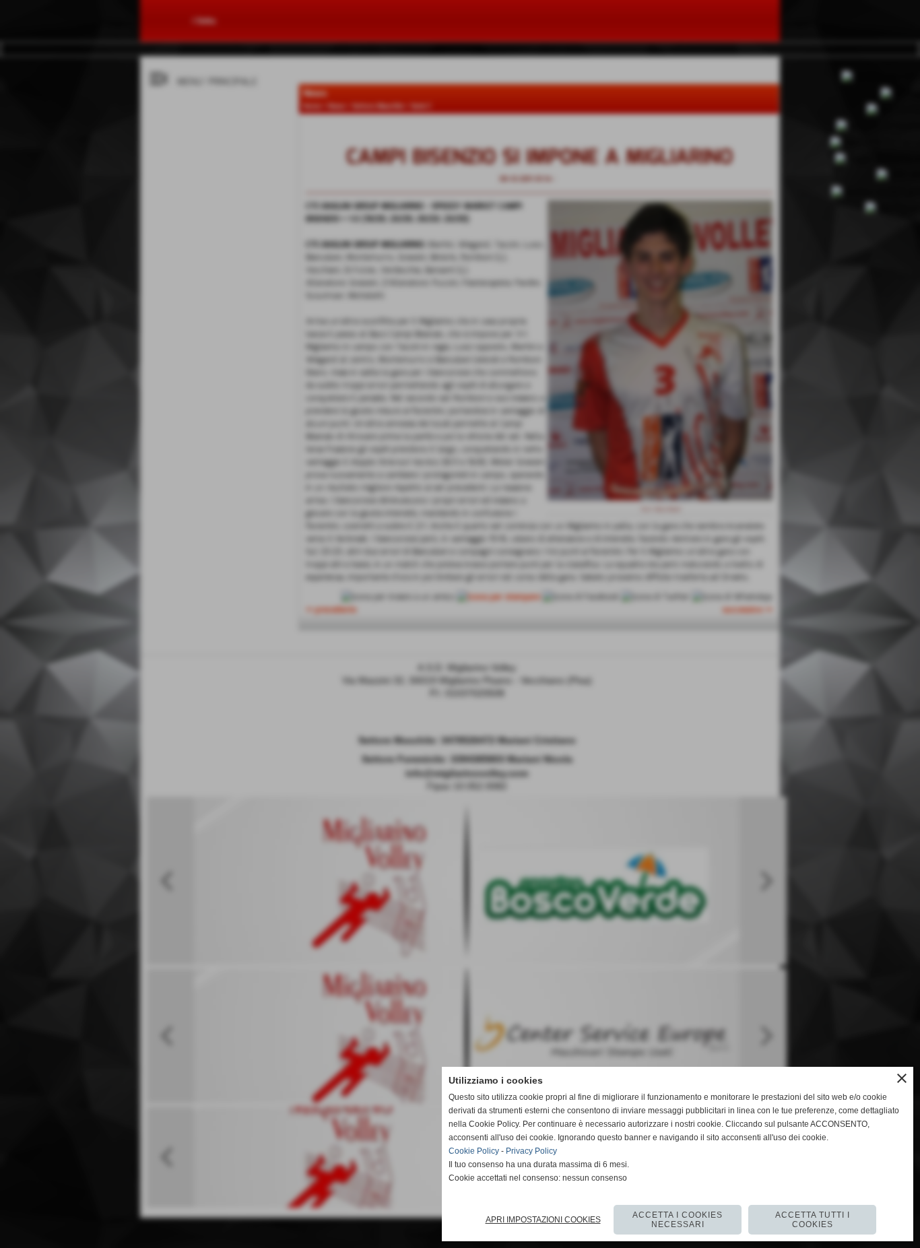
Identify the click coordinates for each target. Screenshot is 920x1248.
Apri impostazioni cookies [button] (543, 1219)
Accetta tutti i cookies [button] (812, 1219)
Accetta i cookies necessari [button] (677, 1219)
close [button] (902, 1078)
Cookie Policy (474, 1151)
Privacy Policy (531, 1151)
